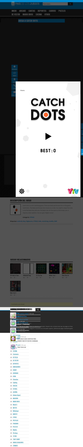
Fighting (15, 382)
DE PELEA (15, 357)
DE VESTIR (15, 360)
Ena (18, 321)
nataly (19, 337)
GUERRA (15, 392)
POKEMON (15, 423)
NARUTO (15, 414)
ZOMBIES (15, 445)
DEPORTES (16, 364)
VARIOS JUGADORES (18, 442)
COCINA (15, 351)
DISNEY (15, 370)
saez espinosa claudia (23, 313)
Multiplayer (16, 411)
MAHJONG (15, 398)
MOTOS (15, 408)
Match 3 (15, 404)
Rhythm (15, 430)
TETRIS (15, 436)
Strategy (15, 433)
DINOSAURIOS (16, 367)
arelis (19, 345)
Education (15, 379)
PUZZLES (15, 427)
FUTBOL (15, 389)
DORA (14, 376)
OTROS (15, 417)
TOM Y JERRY (16, 439)
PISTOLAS (15, 420)
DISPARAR (15, 373)
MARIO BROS (16, 401)
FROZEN (15, 386)
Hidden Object (16, 395)
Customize (16, 354)
